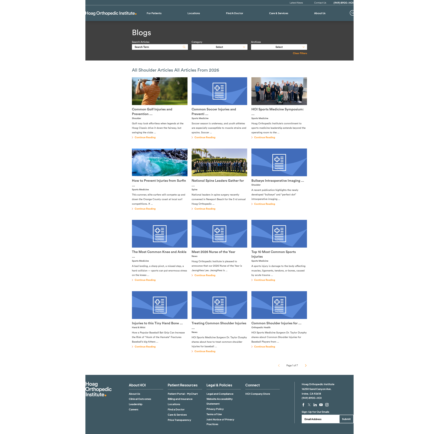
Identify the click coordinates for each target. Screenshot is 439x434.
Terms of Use (214, 414)
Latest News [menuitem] (296, 2)
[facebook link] (303, 404)
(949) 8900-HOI (344, 2)
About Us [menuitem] (319, 13)
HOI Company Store (257, 393)
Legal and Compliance (219, 393)
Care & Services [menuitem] (278, 13)
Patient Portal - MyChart (183, 393)
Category (196, 42)
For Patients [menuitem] (154, 13)
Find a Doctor (176, 409)
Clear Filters (300, 53)
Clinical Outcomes (140, 398)
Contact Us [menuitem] (320, 2)
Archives (256, 42)
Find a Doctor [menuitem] (234, 13)
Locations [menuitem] (193, 13)
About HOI (137, 385)
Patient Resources (183, 385)
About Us (134, 393)
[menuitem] (353, 13)
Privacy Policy (215, 408)
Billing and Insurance (180, 398)
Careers (133, 409)
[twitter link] (309, 404)
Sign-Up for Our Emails (315, 411)
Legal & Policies (219, 385)
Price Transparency (179, 419)
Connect (252, 385)
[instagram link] (327, 404)
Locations (174, 404)
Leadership (135, 404)
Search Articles (140, 42)
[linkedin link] (315, 404)
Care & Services (177, 414)
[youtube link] (321, 404)
